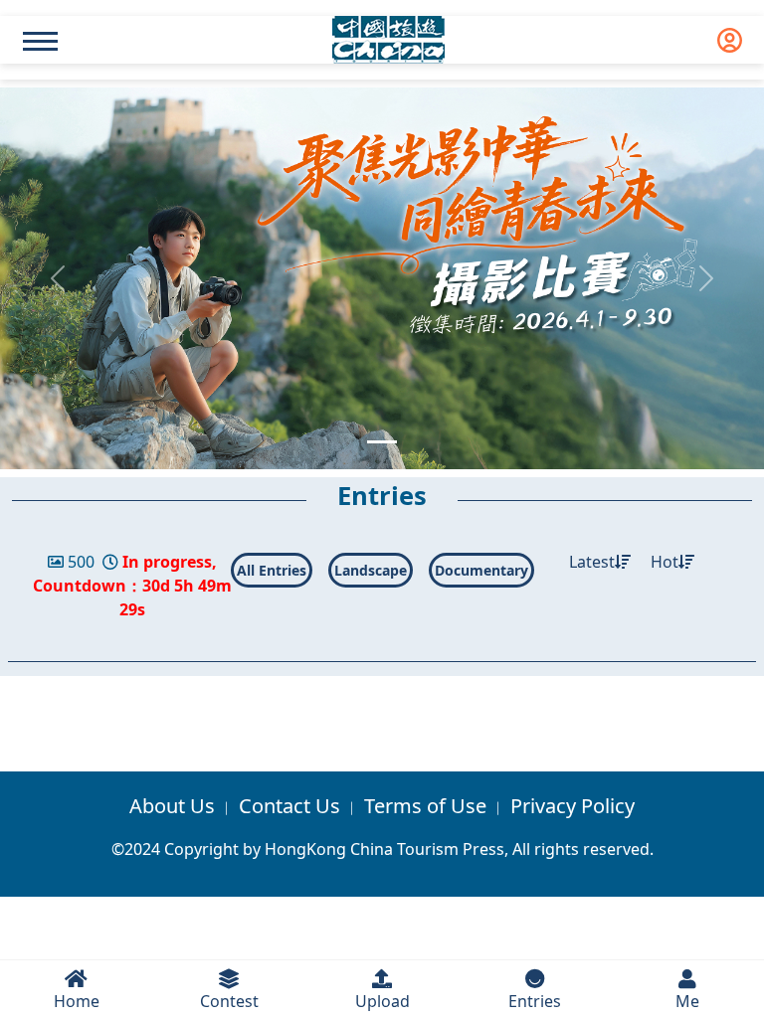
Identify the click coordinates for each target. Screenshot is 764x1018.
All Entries (271, 570)
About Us (172, 805)
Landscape (370, 570)
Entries (534, 1001)
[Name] (40, 41)
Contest (229, 1001)
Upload (382, 1001)
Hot (664, 562)
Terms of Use (425, 805)
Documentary (481, 570)
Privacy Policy (572, 805)
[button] (57, 278)
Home (76, 1001)
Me (687, 1001)
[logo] (388, 40)
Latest (592, 562)
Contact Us (289, 805)
